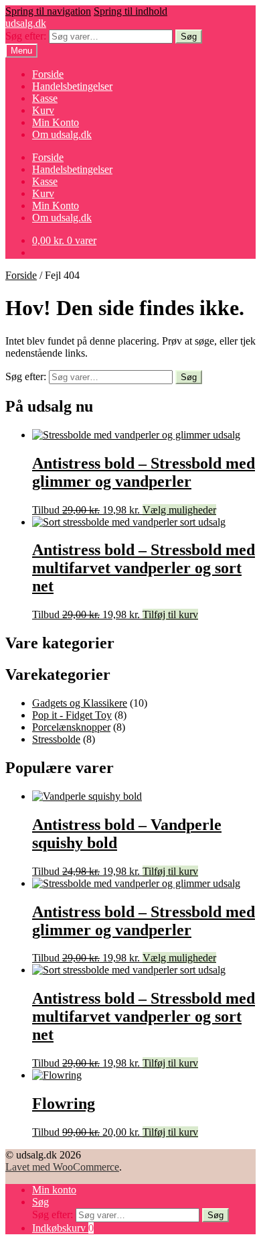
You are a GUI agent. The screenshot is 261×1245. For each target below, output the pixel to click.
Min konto (54, 1189)
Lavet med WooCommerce (62, 1167)
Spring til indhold (130, 11)
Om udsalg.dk (62, 134)
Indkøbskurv (63, 1228)
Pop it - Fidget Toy (72, 715)
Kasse (45, 98)
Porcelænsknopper (71, 727)
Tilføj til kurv (170, 614)
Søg (189, 37)
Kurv (43, 110)
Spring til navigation (48, 11)
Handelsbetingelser (72, 86)
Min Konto (55, 122)
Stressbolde (56, 739)
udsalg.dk (25, 23)
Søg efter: (25, 36)
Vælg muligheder (179, 510)
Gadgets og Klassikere (79, 703)
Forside (48, 74)
